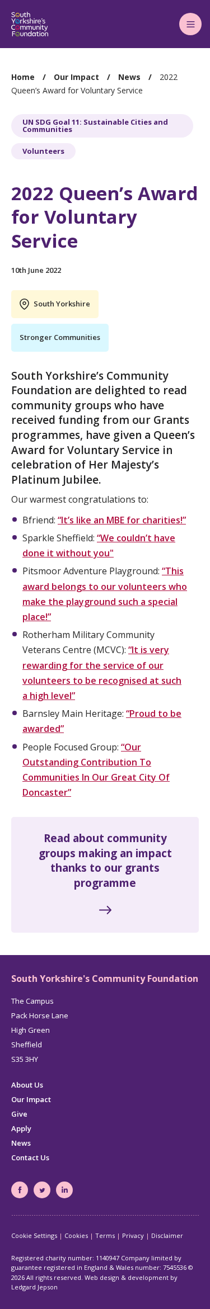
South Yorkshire (62, 304)
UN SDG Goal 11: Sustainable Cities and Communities (95, 125)
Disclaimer (167, 1235)
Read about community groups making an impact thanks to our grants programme (105, 860)
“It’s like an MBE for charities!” (122, 520)
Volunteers (43, 151)
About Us (27, 1085)
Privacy (133, 1235)
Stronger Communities (60, 337)
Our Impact (76, 77)
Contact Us (30, 1157)
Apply (21, 1128)
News (129, 77)
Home (23, 77)
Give (19, 1114)
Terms (105, 1235)
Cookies (76, 1235)
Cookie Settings (34, 1235)
